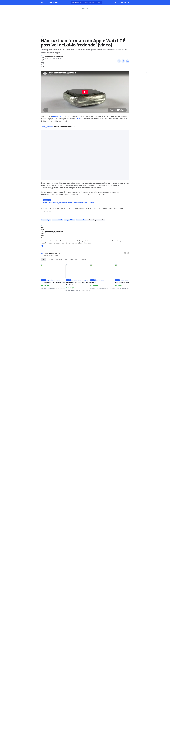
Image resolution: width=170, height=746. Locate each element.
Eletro (71, 260)
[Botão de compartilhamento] (119, 61)
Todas (43, 260)
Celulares (59, 260)
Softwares (84, 260)
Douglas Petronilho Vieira (54, 56)
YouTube (80, 119)
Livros (65, 260)
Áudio (77, 260)
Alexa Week (50, 260)
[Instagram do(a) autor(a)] (42, 246)
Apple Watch (57, 116)
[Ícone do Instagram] (118, 2)
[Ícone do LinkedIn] (128, 2)
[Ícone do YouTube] (122, 2)
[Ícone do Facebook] (115, 2)
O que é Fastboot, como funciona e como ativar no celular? (68, 203)
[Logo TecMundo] (51, 3)
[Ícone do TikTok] (125, 2)
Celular (43, 37)
